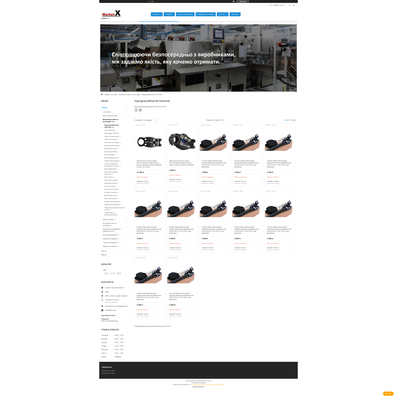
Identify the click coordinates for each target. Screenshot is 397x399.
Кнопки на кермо (110, 186)
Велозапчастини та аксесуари (129, 94)
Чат (390, 393)
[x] (140, 110)
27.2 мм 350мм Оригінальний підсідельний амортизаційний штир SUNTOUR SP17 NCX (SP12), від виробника (214, 164)
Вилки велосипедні (110, 152)
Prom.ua (208, 381)
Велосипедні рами (110, 169)
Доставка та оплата (108, 371)
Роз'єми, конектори (110, 192)
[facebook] (136, 110)
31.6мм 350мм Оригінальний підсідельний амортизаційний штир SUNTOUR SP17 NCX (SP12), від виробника (214, 230)
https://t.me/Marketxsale (109, 321)
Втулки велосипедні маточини (111, 173)
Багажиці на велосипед (112, 204)
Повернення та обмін (206, 14)
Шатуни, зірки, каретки (112, 201)
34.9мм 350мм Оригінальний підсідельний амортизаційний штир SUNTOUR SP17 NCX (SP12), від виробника (149, 296)
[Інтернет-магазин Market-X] (111, 13)
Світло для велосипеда (112, 142)
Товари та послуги (110, 94)
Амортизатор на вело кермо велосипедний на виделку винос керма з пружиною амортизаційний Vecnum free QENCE (149, 164)
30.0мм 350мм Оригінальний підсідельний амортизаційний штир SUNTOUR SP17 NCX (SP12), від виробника (279, 164)
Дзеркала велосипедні (111, 145)
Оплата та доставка (185, 14)
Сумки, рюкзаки (108, 219)
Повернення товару (108, 373)
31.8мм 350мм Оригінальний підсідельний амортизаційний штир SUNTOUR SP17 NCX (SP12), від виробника (246, 230)
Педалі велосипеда (110, 180)
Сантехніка (107, 112)
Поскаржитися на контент (198, 384)
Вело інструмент (109, 155)
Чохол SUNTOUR (109, 130)
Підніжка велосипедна (111, 161)
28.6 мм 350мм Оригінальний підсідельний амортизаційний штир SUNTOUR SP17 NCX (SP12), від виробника (246, 164)
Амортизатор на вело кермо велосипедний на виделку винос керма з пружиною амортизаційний (181, 163)
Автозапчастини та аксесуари (110, 224)
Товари (168, 14)
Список (293, 120)
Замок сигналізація (110, 139)
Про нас (222, 14)
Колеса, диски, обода (111, 189)
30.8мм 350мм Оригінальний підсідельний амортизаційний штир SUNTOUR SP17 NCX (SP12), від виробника (181, 230)
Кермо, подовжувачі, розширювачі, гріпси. (111, 165)
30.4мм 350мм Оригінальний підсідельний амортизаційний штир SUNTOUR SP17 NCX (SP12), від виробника (149, 230)
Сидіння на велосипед (111, 136)
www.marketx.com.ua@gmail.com (116, 306)
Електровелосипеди (110, 116)
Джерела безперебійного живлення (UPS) (112, 230)
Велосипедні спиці (110, 195)
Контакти (235, 14)
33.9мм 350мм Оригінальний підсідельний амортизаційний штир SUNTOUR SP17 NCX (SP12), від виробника (279, 230)
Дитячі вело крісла (110, 198)
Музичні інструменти (110, 246)
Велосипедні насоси (111, 148)
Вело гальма (108, 177)
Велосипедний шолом (111, 158)
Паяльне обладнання (110, 239)
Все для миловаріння (110, 235)
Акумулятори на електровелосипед (110, 214)
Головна (156, 14)
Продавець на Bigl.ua (199, 383)
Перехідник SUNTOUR (111, 133)
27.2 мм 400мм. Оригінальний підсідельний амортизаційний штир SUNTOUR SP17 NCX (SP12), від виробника (181, 296)
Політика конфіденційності (216, 384)
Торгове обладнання (110, 242)
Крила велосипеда (110, 183)
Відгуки (103, 255)
